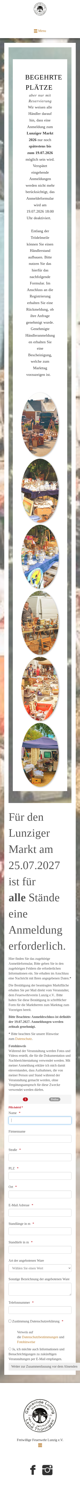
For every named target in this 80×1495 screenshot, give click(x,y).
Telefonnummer (19, 1302)
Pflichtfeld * (16, 1107)
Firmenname (17, 1131)
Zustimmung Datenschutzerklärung (35, 1321)
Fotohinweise (26, 1342)
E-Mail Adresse (19, 1205)
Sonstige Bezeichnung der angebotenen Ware (39, 1279)
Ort (11, 1187)
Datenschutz (23, 1039)
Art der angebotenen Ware (26, 1260)
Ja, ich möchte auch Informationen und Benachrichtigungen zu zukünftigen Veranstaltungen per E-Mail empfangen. (36, 1354)
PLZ (12, 1168)
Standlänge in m (19, 1223)
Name (13, 1113)
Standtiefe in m (19, 1242)
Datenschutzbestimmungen (40, 1337)
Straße (13, 1150)
